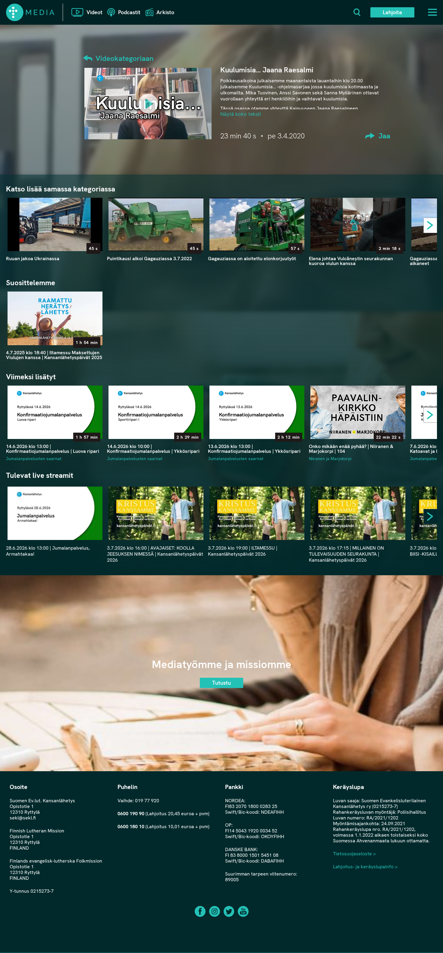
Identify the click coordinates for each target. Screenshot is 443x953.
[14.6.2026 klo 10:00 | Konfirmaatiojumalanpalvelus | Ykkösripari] (156, 412)
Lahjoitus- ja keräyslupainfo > (365, 866)
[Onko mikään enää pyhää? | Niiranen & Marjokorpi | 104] (358, 412)
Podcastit (129, 12)
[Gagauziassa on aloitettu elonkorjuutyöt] (257, 224)
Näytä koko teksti (240, 114)
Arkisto (165, 12)
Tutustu (221, 682)
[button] (432, 227)
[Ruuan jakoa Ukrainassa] (55, 224)
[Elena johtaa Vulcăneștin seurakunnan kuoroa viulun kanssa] (358, 224)
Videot (94, 12)
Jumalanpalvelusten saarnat (33, 458)
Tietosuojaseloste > (354, 853)
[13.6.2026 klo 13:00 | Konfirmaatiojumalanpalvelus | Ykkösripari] (257, 412)
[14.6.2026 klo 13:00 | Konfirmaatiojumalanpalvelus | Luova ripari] (55, 412)
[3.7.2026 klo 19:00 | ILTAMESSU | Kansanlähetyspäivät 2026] (257, 513)
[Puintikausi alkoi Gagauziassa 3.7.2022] (156, 224)
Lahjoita (392, 12)
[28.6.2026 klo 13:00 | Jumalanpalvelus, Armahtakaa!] (55, 513)
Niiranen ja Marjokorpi (330, 458)
